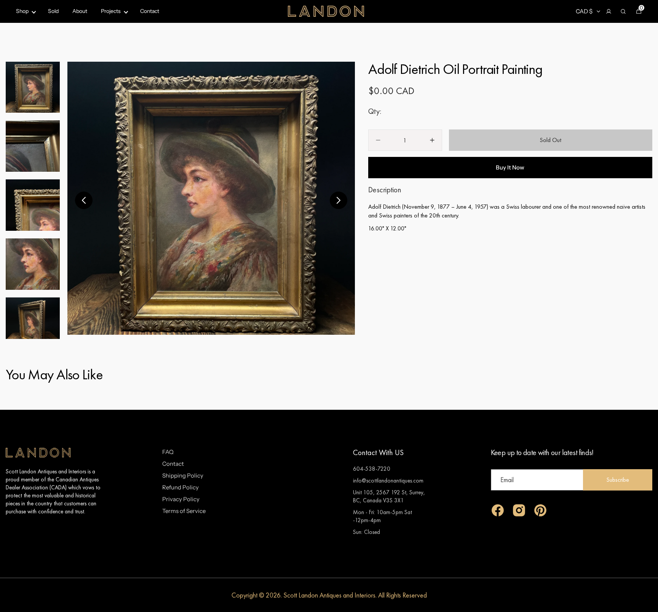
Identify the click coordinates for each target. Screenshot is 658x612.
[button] (608, 11)
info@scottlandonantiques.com (388, 480)
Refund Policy (180, 487)
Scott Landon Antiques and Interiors (329, 595)
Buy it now (510, 167)
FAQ (168, 451)
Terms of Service (184, 511)
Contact (173, 463)
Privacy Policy (181, 499)
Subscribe (617, 480)
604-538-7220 (371, 468)
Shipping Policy (182, 475)
